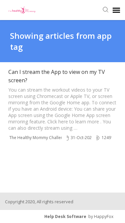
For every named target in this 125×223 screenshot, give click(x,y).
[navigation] (116, 10)
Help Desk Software (65, 216)
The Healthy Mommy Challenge (38, 137)
